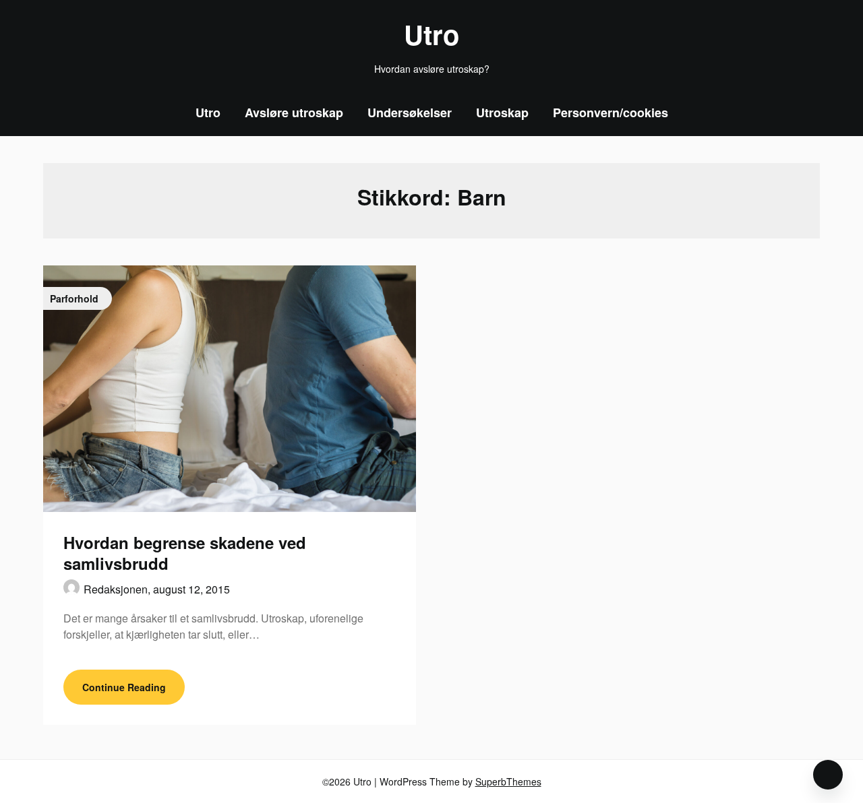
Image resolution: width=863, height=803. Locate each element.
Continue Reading (124, 687)
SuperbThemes (508, 781)
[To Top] (828, 775)
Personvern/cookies (610, 112)
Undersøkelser (409, 112)
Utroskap (502, 112)
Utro (431, 34)
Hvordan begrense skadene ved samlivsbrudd (184, 553)
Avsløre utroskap (294, 112)
